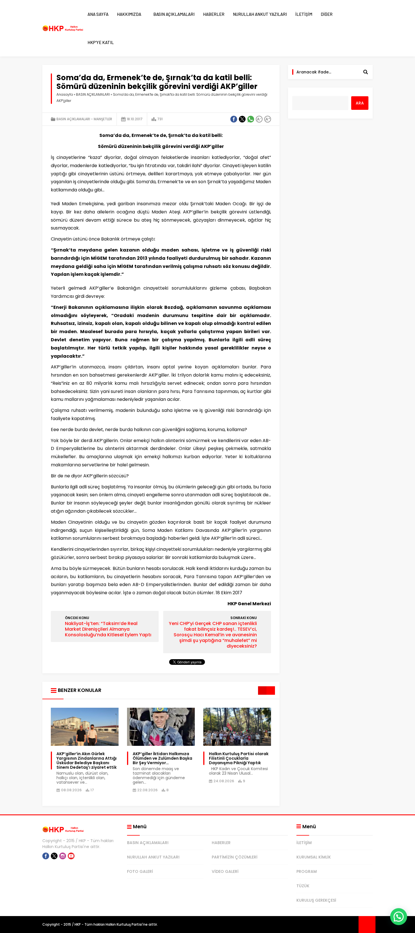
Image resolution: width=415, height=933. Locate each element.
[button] (398, 916)
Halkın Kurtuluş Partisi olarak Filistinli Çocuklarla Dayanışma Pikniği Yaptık (238, 758)
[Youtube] (71, 856)
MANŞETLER (103, 119)
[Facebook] (45, 856)
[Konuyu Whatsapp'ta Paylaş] (250, 119)
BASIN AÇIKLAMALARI (93, 94)
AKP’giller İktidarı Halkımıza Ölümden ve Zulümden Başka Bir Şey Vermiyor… (162, 758)
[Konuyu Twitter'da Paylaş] (242, 119)
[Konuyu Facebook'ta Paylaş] (233, 119)
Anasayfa (64, 94)
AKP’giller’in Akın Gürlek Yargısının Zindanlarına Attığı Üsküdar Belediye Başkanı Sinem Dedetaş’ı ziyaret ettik (86, 760)
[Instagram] (62, 856)
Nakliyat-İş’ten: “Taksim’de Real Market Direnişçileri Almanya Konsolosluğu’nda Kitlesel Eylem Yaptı (108, 629)
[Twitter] (54, 856)
